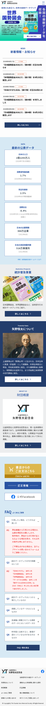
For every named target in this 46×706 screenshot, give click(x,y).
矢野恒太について (7, 682)
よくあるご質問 (6, 693)
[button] (43, 2)
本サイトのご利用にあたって (29, 698)
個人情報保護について (27, 693)
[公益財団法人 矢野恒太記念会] (10, 2)
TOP (2, 677)
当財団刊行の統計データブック (30, 677)
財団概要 (4, 688)
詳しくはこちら (23, 125)
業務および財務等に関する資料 (30, 682)
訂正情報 (23, 688)
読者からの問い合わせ (8, 698)
